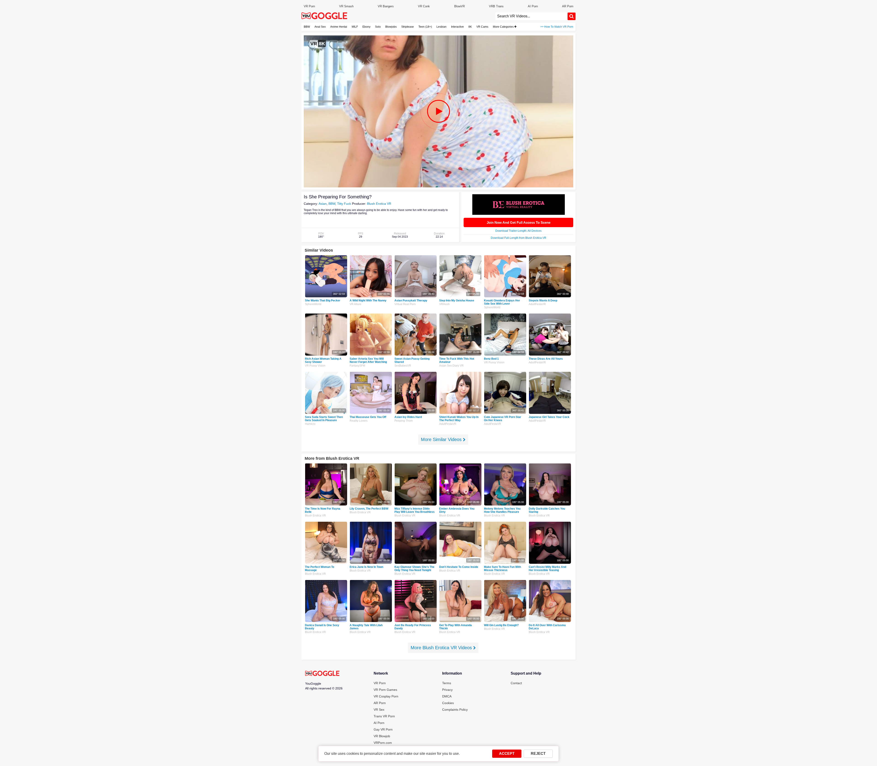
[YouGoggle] (322, 674)
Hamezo (310, 424)
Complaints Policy (455, 709)
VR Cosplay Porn (386, 696)
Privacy (447, 690)
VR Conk (424, 6)
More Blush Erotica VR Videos (442, 647)
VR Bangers (386, 6)
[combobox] (531, 16)
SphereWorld (313, 304)
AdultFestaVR (537, 304)
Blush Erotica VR (379, 203)
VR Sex (379, 709)
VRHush (444, 304)
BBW (307, 26)
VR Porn (309, 6)
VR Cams (482, 26)
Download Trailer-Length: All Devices (518, 230)
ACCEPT (507, 753)
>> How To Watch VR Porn (556, 26)
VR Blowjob (382, 736)
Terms (446, 683)
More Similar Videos (442, 439)
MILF (355, 26)
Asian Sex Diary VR (451, 365)
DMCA (447, 696)
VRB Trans (496, 6)
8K (470, 26)
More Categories (503, 26)
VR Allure (355, 304)
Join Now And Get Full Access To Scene (518, 222)
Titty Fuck (344, 203)
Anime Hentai (338, 26)
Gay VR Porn (383, 729)
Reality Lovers (358, 420)
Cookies (448, 703)
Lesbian (441, 26)
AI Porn (533, 6)
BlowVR (459, 6)
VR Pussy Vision (315, 365)
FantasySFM (357, 365)
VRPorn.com (383, 743)
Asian (323, 203)
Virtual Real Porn (405, 304)
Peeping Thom (403, 420)
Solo (378, 26)
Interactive (457, 26)
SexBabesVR (402, 365)
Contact (516, 683)
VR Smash (346, 6)
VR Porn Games (385, 690)
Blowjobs (391, 26)
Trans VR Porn (384, 716)
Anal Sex (320, 26)
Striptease (407, 26)
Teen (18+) (425, 26)
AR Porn (567, 6)
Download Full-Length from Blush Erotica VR (518, 237)
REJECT (538, 753)
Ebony (366, 26)
